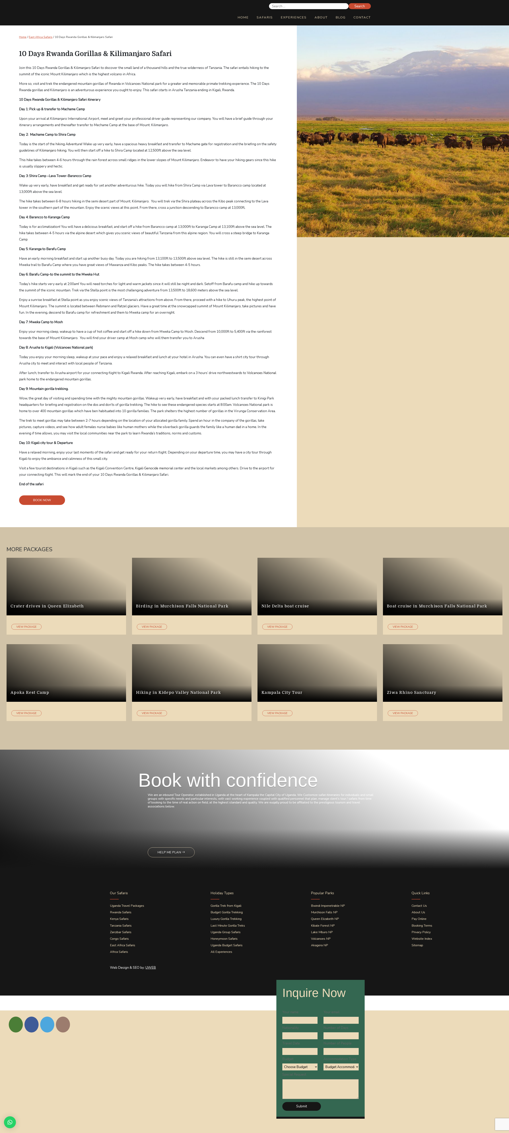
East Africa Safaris (40, 37)
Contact (362, 17)
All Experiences (221, 952)
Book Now (42, 500)
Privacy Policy (421, 932)
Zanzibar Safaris (120, 932)
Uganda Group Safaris (226, 932)
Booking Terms (422, 925)
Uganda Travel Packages (127, 906)
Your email (331, 1012)
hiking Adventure (68, 144)
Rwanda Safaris (120, 912)
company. (203, 118)
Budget (287, 1059)
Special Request (294, 1074)
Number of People (337, 1043)
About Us (418, 912)
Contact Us (419, 906)
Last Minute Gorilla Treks (228, 925)
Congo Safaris (119, 939)
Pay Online (419, 919)
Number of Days (335, 1028)
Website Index (422, 939)
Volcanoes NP (321, 939)
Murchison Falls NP (324, 912)
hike (29, 160)
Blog (341, 17)
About (321, 17)
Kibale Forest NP (323, 925)
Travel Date (291, 1043)
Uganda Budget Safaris (227, 945)
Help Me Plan (169, 852)
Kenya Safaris (119, 919)
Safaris (265, 17)
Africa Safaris (119, 952)
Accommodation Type (339, 1059)
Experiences (294, 17)
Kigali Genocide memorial (154, 468)
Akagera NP (319, 945)
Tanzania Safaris (121, 925)
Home (243, 17)
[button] (10, 1122)
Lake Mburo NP (322, 932)
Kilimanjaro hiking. (53, 150)
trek (29, 420)
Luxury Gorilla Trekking (226, 919)
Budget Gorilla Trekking (227, 912)
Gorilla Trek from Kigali (226, 906)
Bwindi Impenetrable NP (328, 906)
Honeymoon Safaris (224, 939)
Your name (290, 1012)
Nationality (290, 1028)
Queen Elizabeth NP (325, 919)
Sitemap (417, 945)
